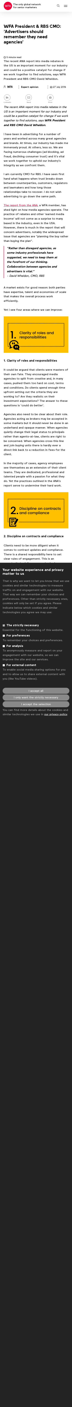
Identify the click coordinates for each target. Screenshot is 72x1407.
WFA (10, 86)
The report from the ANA (21, 205)
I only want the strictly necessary (36, 697)
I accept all (36, 691)
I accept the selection (36, 704)
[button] (66, 6)
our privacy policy (55, 714)
